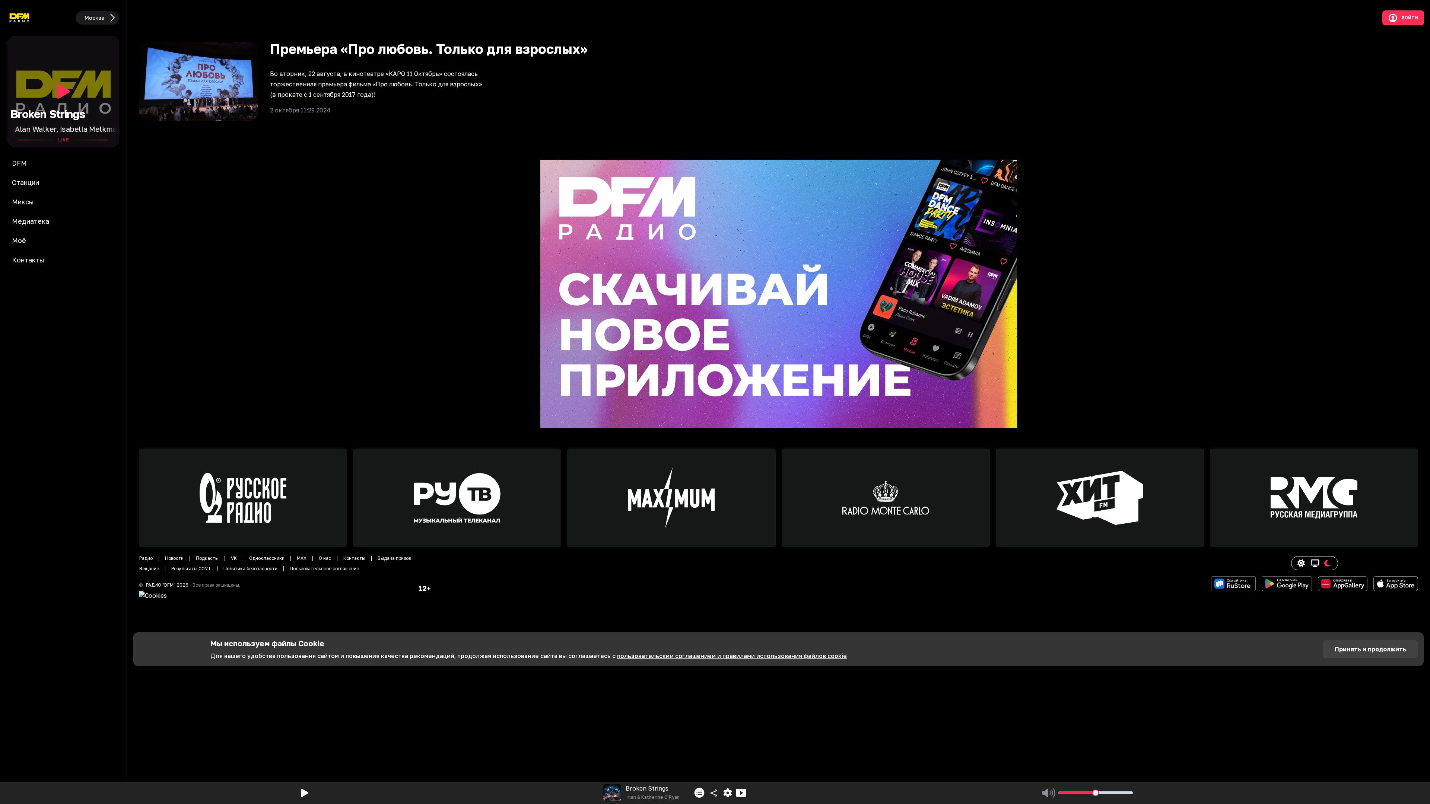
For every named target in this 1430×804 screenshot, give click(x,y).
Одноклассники (267, 558)
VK (234, 558)
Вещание (149, 568)
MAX (301, 558)
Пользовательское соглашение (324, 568)
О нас (325, 558)
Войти (1410, 17)
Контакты (354, 558)
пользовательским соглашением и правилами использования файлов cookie (732, 656)
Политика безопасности (250, 568)
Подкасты (207, 558)
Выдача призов (394, 558)
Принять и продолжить (1370, 649)
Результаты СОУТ (191, 568)
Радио (146, 558)
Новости (174, 558)
